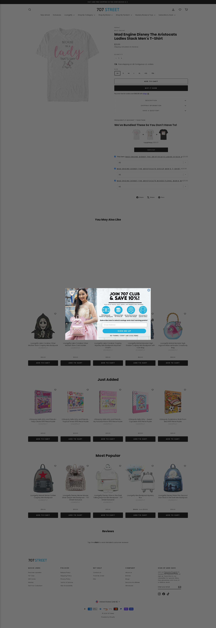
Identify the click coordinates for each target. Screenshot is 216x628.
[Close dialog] (149, 290)
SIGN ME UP (124, 331)
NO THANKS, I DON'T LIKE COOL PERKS (124, 336)
